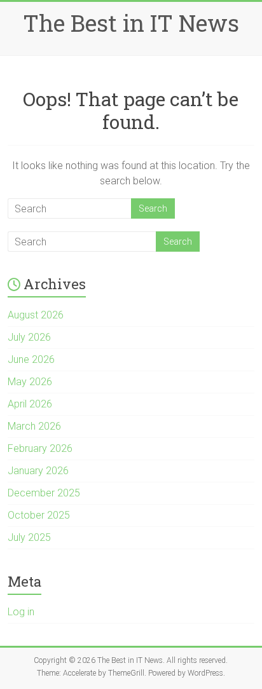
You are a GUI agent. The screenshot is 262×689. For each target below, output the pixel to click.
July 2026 (29, 337)
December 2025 (44, 493)
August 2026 (36, 315)
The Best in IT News (131, 23)
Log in (21, 612)
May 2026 (30, 382)
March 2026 (34, 426)
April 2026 (30, 404)
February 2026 (40, 448)
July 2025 (29, 537)
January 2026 (38, 471)
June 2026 (31, 359)
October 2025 (39, 515)
